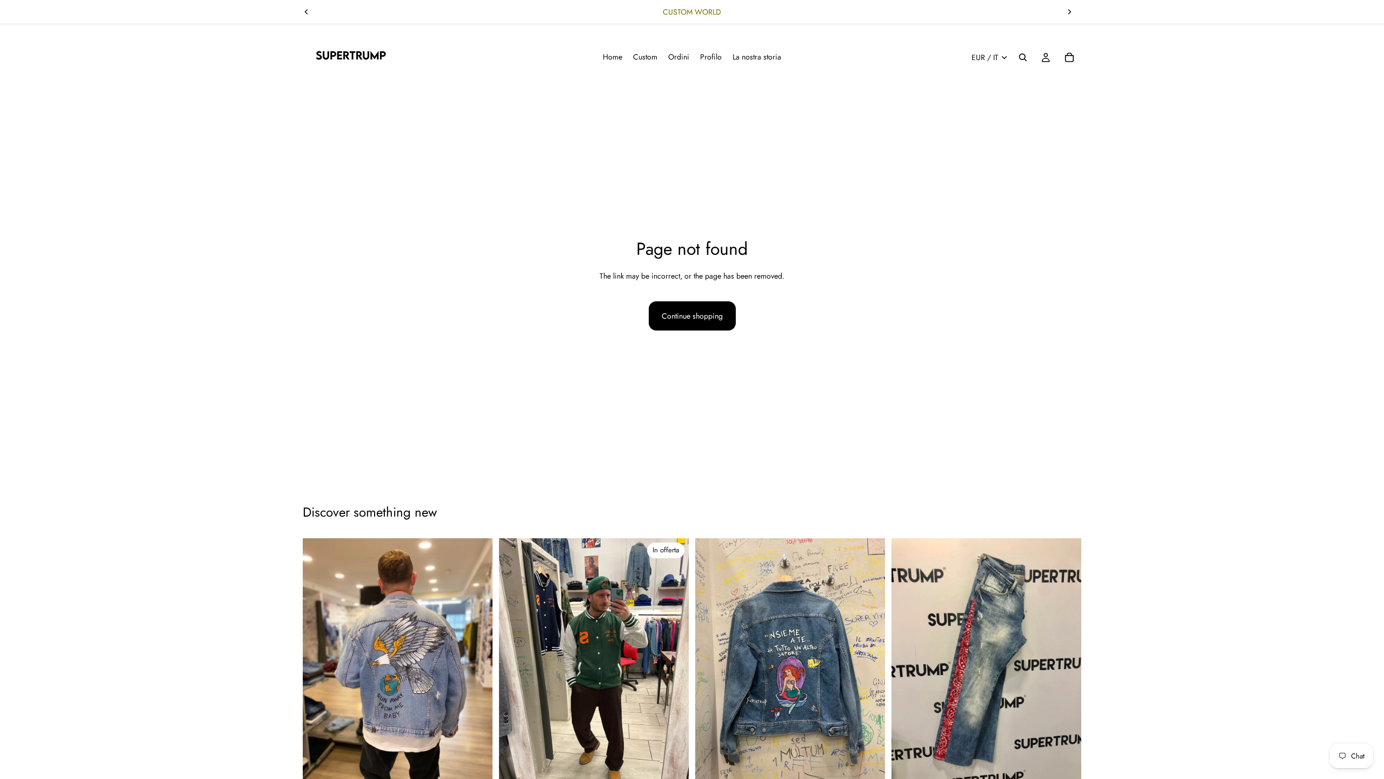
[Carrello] (1069, 57)
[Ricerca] (1023, 57)
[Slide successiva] (1069, 12)
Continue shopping (692, 316)
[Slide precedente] (306, 12)
